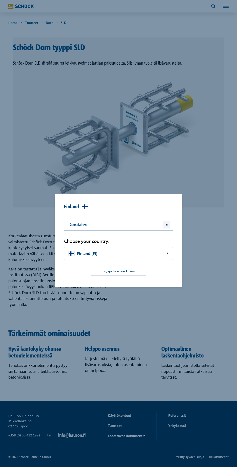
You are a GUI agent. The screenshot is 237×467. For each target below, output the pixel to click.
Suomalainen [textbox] (78, 224)
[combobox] (118, 224)
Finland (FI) (87, 253)
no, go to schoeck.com (119, 271)
